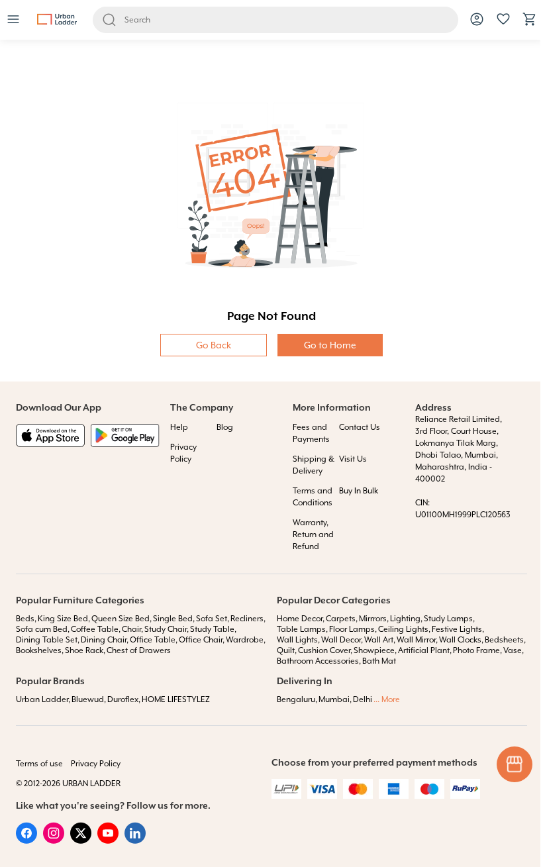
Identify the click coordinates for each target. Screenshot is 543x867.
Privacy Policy (96, 763)
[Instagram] (53, 840)
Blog (225, 427)
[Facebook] (26, 840)
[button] (13, 20)
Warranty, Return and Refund (313, 534)
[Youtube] (108, 840)
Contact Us (359, 427)
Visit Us (353, 459)
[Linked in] (135, 840)
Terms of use (39, 763)
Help (179, 427)
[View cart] (530, 24)
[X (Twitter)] (80, 840)
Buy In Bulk (358, 490)
